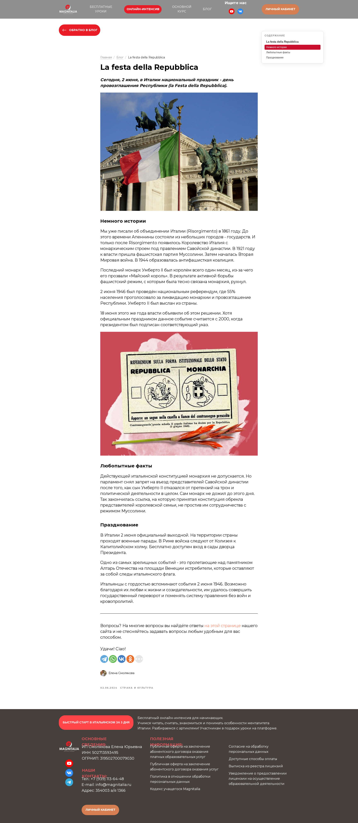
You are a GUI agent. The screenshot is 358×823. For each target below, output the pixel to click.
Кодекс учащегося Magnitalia (175, 789)
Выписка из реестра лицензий (256, 766)
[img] (68, 9)
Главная (106, 57)
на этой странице (222, 625)
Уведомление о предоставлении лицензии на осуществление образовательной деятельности (258, 778)
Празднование (275, 57)
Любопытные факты (278, 52)
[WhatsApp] (113, 659)
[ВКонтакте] (122, 659)
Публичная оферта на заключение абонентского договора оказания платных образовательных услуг (180, 752)
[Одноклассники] (130, 659)
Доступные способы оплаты (253, 759)
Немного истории (276, 47)
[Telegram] (104, 659)
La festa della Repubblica (282, 41)
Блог (120, 57)
